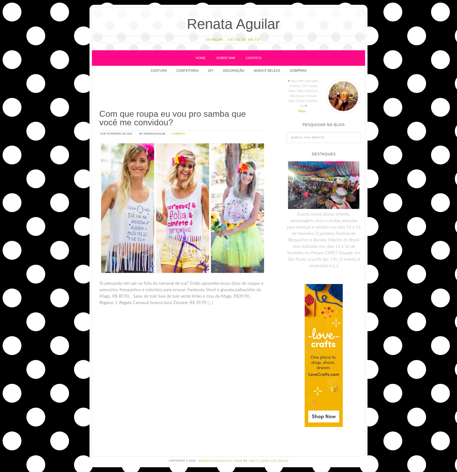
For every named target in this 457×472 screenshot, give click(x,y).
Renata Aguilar (233, 24)
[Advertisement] (185, 92)
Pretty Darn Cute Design (268, 460)
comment (178, 133)
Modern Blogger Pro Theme (221, 460)
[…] (209, 303)
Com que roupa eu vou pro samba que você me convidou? (172, 118)
